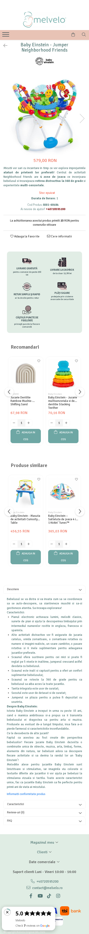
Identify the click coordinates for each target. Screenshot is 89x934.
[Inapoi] (3, 46)
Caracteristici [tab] (15, 804)
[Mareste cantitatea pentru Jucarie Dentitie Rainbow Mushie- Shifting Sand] (28, 423)
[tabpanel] (44, 113)
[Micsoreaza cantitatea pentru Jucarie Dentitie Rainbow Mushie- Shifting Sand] (14, 423)
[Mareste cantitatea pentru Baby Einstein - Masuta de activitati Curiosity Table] (28, 544)
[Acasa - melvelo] (44, 20)
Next (82, 118)
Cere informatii (61, 236)
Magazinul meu (42, 842)
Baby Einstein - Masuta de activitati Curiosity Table (25, 519)
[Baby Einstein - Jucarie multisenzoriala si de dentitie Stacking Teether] (63, 374)
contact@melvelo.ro (47, 888)
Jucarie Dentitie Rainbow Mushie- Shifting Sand (21, 401)
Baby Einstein (55, 394)
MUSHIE (14, 394)
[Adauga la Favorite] (38, 362)
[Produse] (6, 35)
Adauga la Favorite (26, 236)
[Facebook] (31, 896)
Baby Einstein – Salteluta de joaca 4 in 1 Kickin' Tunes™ (62, 519)
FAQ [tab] (9, 821)
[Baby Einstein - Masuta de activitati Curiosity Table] (25, 492)
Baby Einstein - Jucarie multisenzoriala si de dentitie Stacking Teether (62, 402)
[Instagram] (58, 896)
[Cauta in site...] (84, 34)
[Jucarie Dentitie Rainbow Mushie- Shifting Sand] (25, 374)
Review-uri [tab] (15, 812)
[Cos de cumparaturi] (73, 34)
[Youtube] (40, 896)
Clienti (42, 852)
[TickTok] (49, 896)
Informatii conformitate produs (26, 794)
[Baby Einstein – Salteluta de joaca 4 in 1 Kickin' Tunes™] (63, 492)
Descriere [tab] (13, 589)
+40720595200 (47, 881)
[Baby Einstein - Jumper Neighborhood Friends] (44, 113)
